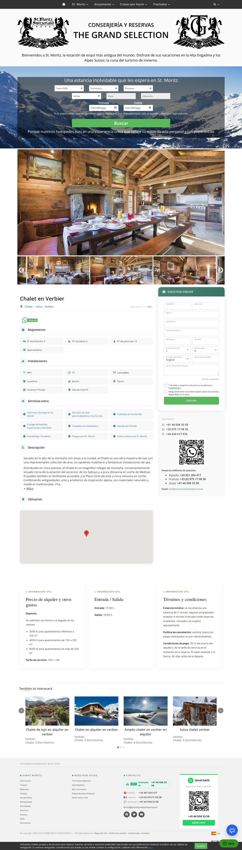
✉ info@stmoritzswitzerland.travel (140, 807)
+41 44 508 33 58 (148, 801)
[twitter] (134, 814)
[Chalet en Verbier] (121, 202)
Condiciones (174, 388)
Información (25, 781)
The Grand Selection (81, 781)
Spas (22, 818)
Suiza (39, 306)
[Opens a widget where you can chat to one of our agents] (228, 843)
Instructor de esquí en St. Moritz (40, 414)
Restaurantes (26, 802)
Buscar (121, 123)
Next (221, 270)
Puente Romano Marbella (83, 793)
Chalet (29, 306)
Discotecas (25, 823)
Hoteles (23, 793)
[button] (86, 533)
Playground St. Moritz (83, 436)
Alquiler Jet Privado (127, 426)
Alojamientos (26, 797)
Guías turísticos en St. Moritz (132, 436)
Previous (21, 270)
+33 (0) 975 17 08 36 (150, 797)
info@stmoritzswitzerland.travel (186, 489)
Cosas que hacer (132, 4)
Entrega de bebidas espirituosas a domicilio (39, 426)
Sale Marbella (78, 785)
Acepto (201, 846)
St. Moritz (79, 4)
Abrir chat (199, 822)
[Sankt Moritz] (64, 4)
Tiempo (23, 785)
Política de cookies (118, 833)
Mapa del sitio (101, 833)
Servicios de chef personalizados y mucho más (87, 414)
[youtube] (142, 814)
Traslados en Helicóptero (85, 426)
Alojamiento (103, 4)
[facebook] (127, 814)
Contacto (145, 833)
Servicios (24, 810)
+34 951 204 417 (148, 792)
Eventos (23, 814)
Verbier (49, 306)
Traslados (160, 4)
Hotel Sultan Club (80, 797)
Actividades (25, 806)
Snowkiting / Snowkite (38, 436)
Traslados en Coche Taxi (129, 414)
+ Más (28, 488)
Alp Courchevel (79, 789)
